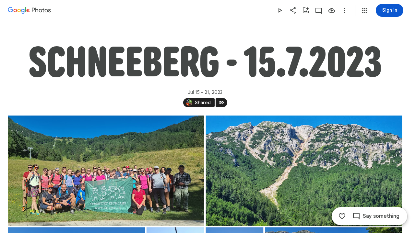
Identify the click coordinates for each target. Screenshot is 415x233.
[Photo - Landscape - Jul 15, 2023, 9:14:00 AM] (106, 171)
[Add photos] (305, 10)
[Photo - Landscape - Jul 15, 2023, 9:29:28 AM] (304, 171)
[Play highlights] (280, 10)
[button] (364, 10)
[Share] (292, 10)
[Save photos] (331, 10)
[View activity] (318, 10)
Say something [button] (381, 216)
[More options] (344, 10)
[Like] (342, 216)
